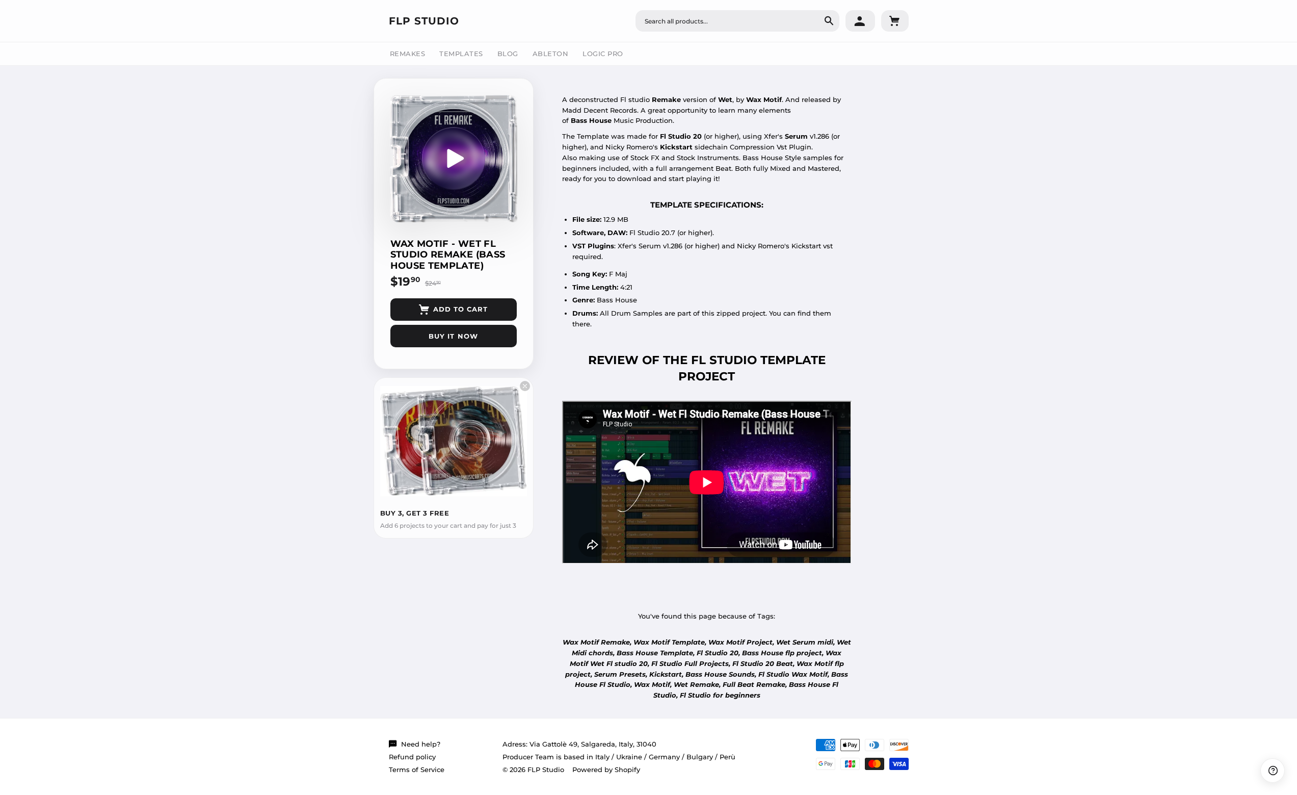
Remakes (408, 53)
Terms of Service (416, 769)
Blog (507, 53)
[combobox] (737, 21)
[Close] (525, 386)
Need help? (420, 744)
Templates (461, 53)
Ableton (551, 53)
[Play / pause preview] (453, 158)
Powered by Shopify (606, 769)
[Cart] (895, 21)
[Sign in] (860, 21)
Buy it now (453, 336)
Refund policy (412, 757)
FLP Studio (424, 21)
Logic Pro (603, 53)
